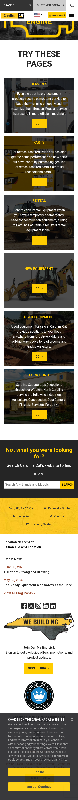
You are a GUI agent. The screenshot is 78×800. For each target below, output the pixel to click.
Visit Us (58, 516)
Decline (39, 772)
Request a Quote (58, 508)
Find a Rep (23, 516)
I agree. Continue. (39, 787)
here (39, 740)
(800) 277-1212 (23, 508)
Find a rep (57, 15)
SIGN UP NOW (37, 668)
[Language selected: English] (38, 15)
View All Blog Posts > (19, 593)
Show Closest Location (23, 547)
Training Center (41, 524)
